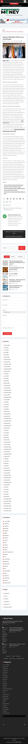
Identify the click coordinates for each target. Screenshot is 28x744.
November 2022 (7, 449)
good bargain (6, 209)
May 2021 (6, 491)
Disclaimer (6, 601)
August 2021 (7, 484)
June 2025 (6, 376)
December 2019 (7, 508)
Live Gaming (7, 559)
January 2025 (7, 387)
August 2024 (7, 399)
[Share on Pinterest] (20, 199)
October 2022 (7, 451)
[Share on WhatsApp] (17, 199)
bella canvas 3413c (9, 208)
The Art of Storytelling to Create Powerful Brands (16, 268)
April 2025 (6, 380)
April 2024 (6, 409)
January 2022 (7, 473)
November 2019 (7, 510)
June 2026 (6, 350)
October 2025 (7, 366)
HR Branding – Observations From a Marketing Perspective (17, 280)
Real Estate (6, 563)
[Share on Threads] (7, 202)
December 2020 (7, 499)
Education (6, 535)
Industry (6, 554)
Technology (6, 578)
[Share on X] (10, 199)
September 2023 (7, 425)
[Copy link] (10, 202)
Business (20, 208)
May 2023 (6, 435)
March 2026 (6, 357)
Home (5, 596)
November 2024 (7, 392)
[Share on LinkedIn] (14, 199)
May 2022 (6, 463)
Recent (12, 256)
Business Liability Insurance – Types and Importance (16, 286)
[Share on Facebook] (7, 199)
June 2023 (6, 432)
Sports (5, 573)
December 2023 (7, 418)
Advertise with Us (8, 607)
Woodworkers (7, 582)
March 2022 (6, 468)
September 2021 (7, 482)
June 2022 (6, 461)
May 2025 (6, 378)
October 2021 (7, 480)
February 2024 (7, 413)
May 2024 (6, 406)
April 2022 (6, 465)
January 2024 (7, 416)
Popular (6, 256)
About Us (6, 598)
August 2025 (7, 371)
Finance (6, 540)
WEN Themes (18, 742)
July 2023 (6, 430)
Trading (5, 580)
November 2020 (7, 501)
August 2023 (7, 428)
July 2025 (6, 373)
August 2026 (7, 345)
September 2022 (7, 454)
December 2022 (7, 447)
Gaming (6, 545)
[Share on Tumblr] (4, 202)
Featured (6, 537)
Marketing (6, 561)
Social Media (7, 571)
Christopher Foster (17, 41)
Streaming (6, 575)
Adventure (6, 523)
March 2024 (6, 411)
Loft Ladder (7, 521)
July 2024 (6, 402)
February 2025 (7, 385)
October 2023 (7, 423)
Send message (7, 333)
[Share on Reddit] (23, 199)
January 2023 (7, 444)
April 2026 (6, 354)
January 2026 (7, 361)
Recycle (6, 566)
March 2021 (6, 496)
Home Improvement (8, 552)
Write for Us (7, 604)
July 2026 (6, 347)
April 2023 (6, 437)
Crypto (5, 533)
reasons (11, 209)
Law (5, 556)
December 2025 (7, 364)
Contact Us (6, 593)
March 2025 (6, 383)
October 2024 (7, 395)
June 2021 (6, 489)
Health (5, 549)
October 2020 (7, 503)
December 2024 (7, 390)
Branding (6, 528)
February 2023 (7, 442)
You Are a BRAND (13, 273)
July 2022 (6, 458)
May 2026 (6, 352)
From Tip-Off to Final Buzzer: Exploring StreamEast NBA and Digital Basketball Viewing (16, 629)
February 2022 (7, 470)
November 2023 (7, 421)
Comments (20, 256)
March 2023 (6, 439)
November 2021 (7, 477)
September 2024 (7, 397)
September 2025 (7, 369)
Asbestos (6, 526)
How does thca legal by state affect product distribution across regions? (17, 262)
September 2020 (7, 506)
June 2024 (6, 404)
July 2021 (6, 487)
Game (5, 542)
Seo (5, 568)
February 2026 (7, 359)
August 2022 (7, 456)
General (6, 547)
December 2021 (7, 475)
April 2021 (6, 494)
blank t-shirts (15, 208)
